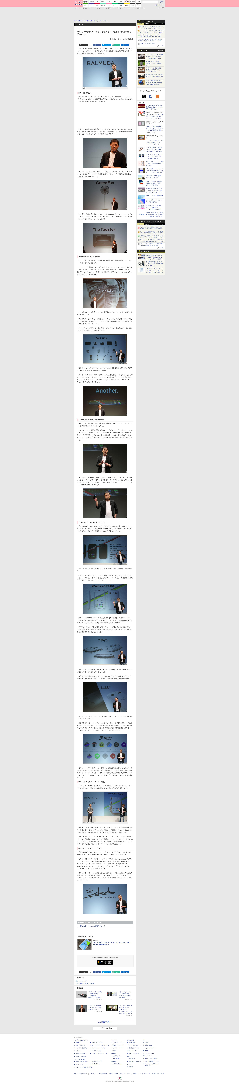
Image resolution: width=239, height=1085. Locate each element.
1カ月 (161, 23)
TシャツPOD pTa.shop (151, 1058)
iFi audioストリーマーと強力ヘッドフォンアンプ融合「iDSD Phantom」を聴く (154, 56)
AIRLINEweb (132, 1042)
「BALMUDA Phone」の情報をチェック (91, 926)
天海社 (147, 1042)
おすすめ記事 (145, 251)
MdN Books (132, 1058)
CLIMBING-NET (116, 1058)
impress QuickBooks (150, 1048)
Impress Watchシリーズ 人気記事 (151, 221)
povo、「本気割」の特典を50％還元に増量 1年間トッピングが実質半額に (154, 183)
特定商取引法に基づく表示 (158, 1073)
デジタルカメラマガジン (82, 1061)
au (81, 8)
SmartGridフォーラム (97, 1042)
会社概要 (135, 1073)
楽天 (109, 8)
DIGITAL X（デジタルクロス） (99, 1053)
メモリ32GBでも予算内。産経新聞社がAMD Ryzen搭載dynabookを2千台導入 (154, 82)
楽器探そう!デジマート (118, 1045)
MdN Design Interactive (135, 1061)
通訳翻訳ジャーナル (134, 1048)
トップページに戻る (105, 1028)
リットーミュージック (118, 1042)
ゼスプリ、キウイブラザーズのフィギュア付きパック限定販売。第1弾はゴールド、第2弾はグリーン (152, 241)
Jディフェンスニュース (135, 1045)
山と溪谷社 (113, 1053)
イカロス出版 (130, 1040)
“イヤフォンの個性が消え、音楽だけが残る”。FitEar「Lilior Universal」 (154, 69)
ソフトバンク (88, 8)
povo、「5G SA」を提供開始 (147, 43)
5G (129, 8)
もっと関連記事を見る (104, 1022)
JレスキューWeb (133, 1050)
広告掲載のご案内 (102, 1073)
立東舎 (114, 1050)
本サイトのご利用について (80, 1073)
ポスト (84, 44)
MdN (128, 1056)
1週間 (154, 23)
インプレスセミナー (97, 1050)
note (117, 44)
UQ (104, 8)
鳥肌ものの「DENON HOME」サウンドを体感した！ (154, 63)
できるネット (79, 1064)
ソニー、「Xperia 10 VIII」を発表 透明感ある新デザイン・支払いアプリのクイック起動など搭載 (152, 32)
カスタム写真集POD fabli (152, 1061)
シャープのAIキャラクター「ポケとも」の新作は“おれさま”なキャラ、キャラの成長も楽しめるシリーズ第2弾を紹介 (154, 192)
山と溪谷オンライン (117, 1056)
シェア (98, 44)
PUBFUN (145, 1050)
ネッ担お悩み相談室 (81, 1056)
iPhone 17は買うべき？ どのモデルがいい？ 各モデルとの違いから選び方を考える (154, 270)
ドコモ (77, 8)
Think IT (78, 1042)
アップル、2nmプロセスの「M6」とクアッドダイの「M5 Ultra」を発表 (154, 156)
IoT (133, 8)
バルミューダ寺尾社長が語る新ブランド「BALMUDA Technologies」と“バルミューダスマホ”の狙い (125, 1009)
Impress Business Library (98, 1048)
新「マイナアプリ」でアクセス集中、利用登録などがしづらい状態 (154, 163)
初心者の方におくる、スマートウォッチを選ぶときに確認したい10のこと (154, 263)
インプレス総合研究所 (81, 1048)
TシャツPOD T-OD (117, 1048)
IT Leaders (79, 1050)
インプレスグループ (145, 1073)
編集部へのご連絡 (113, 1073)
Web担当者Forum (80, 1045)
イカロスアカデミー (134, 1053)
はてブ (107, 44)
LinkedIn (126, 44)
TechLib (131, 1066)
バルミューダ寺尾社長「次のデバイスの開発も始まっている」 (94, 1007)
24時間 (147, 23)
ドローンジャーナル (81, 1053)
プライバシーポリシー (125, 1073)
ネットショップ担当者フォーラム (100, 1045)
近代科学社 (113, 1061)
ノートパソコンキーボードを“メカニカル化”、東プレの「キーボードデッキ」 (154, 142)
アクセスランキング (147, 21)
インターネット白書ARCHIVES (84, 1067)
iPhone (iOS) (116, 8)
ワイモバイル (97, 8)
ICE (144, 1040)
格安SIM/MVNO (141, 8)
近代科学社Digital (116, 1064)
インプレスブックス (97, 1061)
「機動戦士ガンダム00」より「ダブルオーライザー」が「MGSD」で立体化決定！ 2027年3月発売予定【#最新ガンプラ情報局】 (152, 237)
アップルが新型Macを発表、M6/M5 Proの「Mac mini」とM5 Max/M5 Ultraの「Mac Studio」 (150, 36)
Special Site (145, 51)
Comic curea (148, 1045)
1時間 (140, 23)
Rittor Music (114, 1040)
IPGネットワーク (147, 1056)
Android (124, 8)
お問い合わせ (92, 1073)
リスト (90, 44)
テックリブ (130, 1064)
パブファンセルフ (149, 1053)
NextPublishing (96, 1064)
